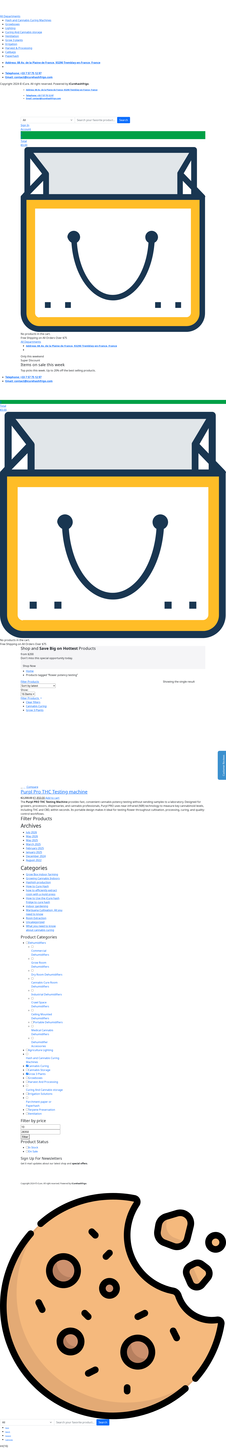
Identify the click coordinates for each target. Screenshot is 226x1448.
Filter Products (30, 681)
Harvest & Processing (18, 48)
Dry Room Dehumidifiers (46, 974)
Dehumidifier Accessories (39, 1044)
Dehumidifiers (37, 943)
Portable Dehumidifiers (48, 1022)
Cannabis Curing (36, 706)
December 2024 (36, 856)
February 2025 (35, 848)
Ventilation (12, 36)
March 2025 (33, 844)
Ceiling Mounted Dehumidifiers (41, 1016)
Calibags (10, 52)
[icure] (20, 7)
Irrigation (11, 44)
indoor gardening (37, 906)
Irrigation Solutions (40, 1094)
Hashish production (38, 882)
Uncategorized (35, 922)
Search (123, 120)
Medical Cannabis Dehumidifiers (42, 1032)
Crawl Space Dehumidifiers (40, 1004)
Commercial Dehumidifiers (40, 953)
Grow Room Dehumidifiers (40, 964)
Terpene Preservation (41, 1110)
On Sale (33, 1151)
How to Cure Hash (37, 886)
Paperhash (12, 56)
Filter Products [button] (30, 698)
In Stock (33, 1147)
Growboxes (12, 24)
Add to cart (52, 798)
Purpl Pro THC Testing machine (54, 791)
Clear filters (33, 702)
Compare (32, 787)
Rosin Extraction (36, 918)
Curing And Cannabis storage (23, 32)
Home (30, 671)
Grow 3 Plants (35, 710)
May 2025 (32, 840)
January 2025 (34, 852)
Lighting (10, 28)
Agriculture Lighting (40, 1050)
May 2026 (32, 836)
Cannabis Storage (39, 1070)
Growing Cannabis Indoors (43, 878)
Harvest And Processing (43, 1082)
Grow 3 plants (14, 40)
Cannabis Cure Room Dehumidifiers (44, 984)
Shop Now (29, 666)
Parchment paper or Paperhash (38, 1104)
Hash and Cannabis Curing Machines (28, 20)
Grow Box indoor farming (42, 874)
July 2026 (31, 832)
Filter (25, 1137)
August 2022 (34, 860)
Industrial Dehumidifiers (46, 994)
